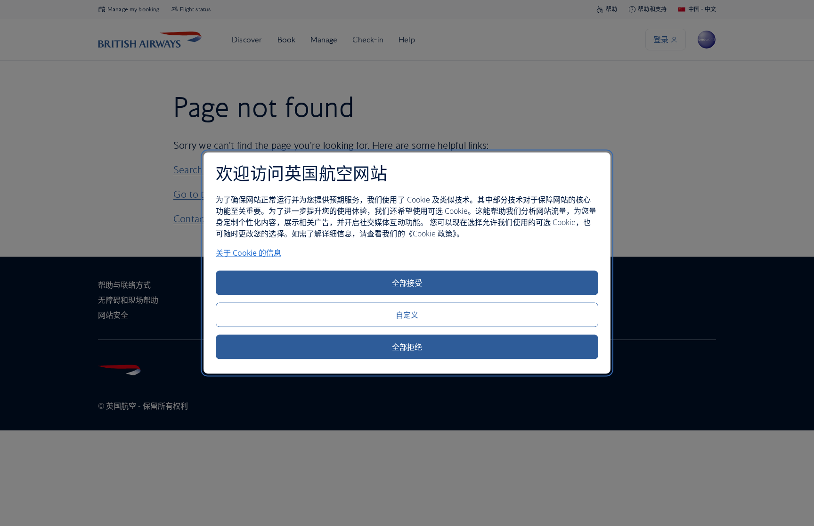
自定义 (407, 315)
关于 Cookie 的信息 (248, 253)
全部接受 (407, 283)
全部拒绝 (407, 347)
